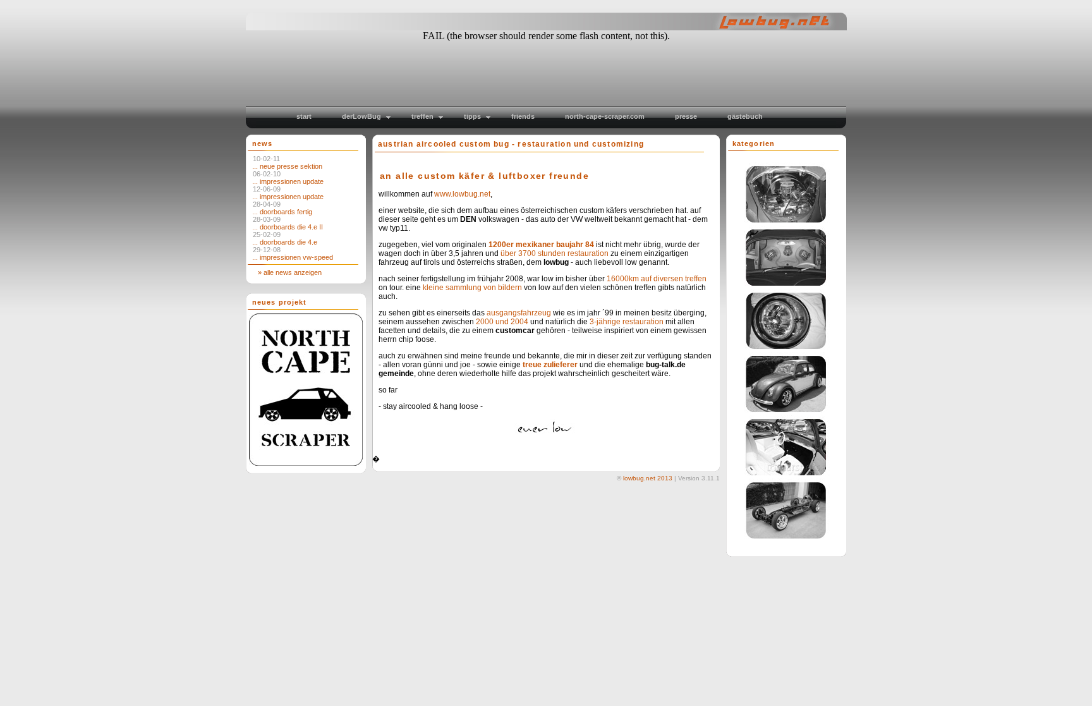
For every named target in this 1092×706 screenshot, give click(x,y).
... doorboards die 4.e (284, 242)
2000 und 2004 (502, 321)
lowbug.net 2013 (647, 478)
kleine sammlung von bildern (472, 287)
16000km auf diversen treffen (657, 278)
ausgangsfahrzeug (519, 312)
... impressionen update (288, 181)
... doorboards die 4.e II (287, 227)
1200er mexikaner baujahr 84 (541, 244)
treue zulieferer (550, 364)
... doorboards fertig (282, 212)
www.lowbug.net (462, 194)
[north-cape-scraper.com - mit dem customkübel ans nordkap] (304, 463)
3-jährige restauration (627, 321)
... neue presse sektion (287, 166)
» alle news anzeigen (287, 272)
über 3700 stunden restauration (554, 253)
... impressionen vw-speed (292, 257)
